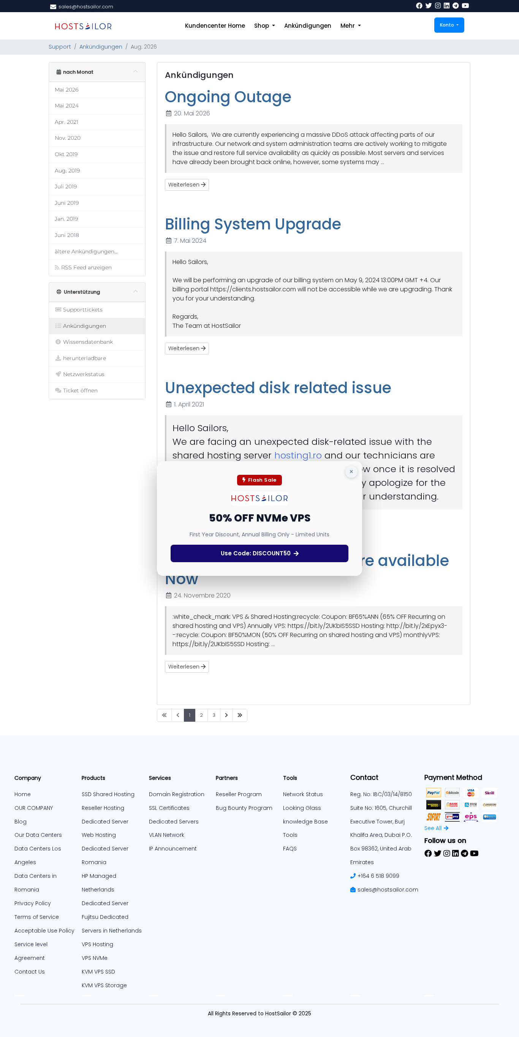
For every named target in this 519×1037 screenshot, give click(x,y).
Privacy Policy (32, 903)
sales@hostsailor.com (388, 889)
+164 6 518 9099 (378, 876)
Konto (447, 25)
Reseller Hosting (103, 808)
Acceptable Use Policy (44, 930)
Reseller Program (239, 794)
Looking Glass (302, 808)
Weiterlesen (184, 184)
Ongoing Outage (228, 96)
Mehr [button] (348, 26)
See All (432, 828)
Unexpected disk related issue (278, 387)
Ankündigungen (307, 26)
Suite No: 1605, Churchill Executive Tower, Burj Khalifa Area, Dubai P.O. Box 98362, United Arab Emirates (381, 835)
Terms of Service (36, 917)
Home (22, 794)
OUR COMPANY (33, 808)
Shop (262, 26)
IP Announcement (173, 848)
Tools (290, 835)
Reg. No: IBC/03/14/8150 (381, 794)
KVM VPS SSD (98, 971)
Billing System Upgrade (253, 224)
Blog (20, 821)
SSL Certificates (169, 808)
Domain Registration (176, 794)
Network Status (303, 794)
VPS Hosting (97, 944)
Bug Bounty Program (244, 808)
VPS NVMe (95, 958)
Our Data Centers (38, 835)
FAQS (290, 848)
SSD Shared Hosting (108, 794)
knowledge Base (305, 821)
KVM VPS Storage (104, 985)
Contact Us (29, 971)
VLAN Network (166, 835)
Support (60, 47)
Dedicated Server (105, 903)
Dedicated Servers (174, 821)
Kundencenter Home (215, 26)
